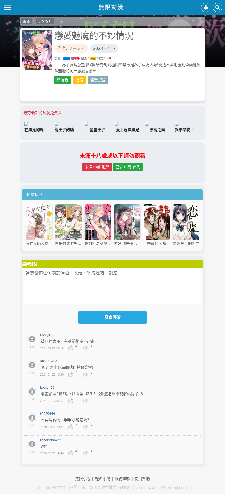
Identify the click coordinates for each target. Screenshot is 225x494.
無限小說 (83, 478)
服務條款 (122, 478)
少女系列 (44, 21)
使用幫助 (142, 478)
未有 (93, 58)
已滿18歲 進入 (128, 167)
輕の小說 (102, 478)
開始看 (62, 79)
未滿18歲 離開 (97, 167)
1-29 (66, 58)
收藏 (79, 79)
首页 (26, 21)
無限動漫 (111, 7)
